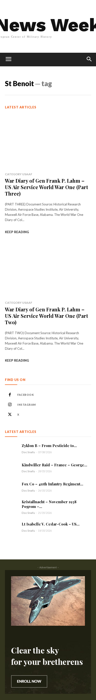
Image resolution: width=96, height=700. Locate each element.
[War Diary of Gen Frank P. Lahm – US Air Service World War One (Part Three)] (48, 141)
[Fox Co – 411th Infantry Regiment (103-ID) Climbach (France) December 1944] (11, 486)
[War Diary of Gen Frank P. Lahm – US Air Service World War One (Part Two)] (48, 270)
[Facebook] (10, 395)
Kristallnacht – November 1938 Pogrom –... (49, 504)
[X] (10, 415)
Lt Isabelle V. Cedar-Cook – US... (51, 524)
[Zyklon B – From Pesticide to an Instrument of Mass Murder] (11, 448)
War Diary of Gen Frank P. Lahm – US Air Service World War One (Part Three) (46, 187)
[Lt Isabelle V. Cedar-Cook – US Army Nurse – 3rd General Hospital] (11, 527)
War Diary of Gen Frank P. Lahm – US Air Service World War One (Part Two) (46, 315)
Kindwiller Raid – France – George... (54, 464)
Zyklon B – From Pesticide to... (49, 445)
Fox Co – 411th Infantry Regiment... (52, 483)
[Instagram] (10, 405)
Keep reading (17, 232)
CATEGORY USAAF (18, 174)
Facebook (25, 394)
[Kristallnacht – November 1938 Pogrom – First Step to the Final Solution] (11, 506)
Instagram (26, 404)
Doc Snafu (28, 452)
